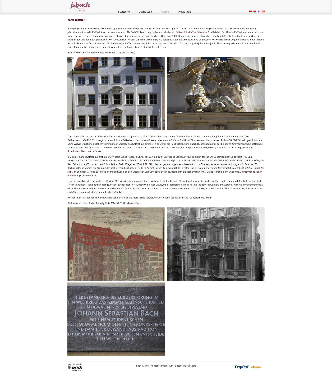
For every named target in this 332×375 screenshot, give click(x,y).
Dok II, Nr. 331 (132, 188)
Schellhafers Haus (77, 151)
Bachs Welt (145, 11)
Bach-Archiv (142, 365)
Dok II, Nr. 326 (145, 164)
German (250, 11)
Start (193, 365)
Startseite (124, 11)
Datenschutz (182, 365)
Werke (165, 11)
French (259, 11)
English (254, 11)
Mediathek (184, 11)
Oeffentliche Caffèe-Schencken (192, 32)
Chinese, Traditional (263, 11)
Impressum (167, 365)
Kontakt (155, 365)
